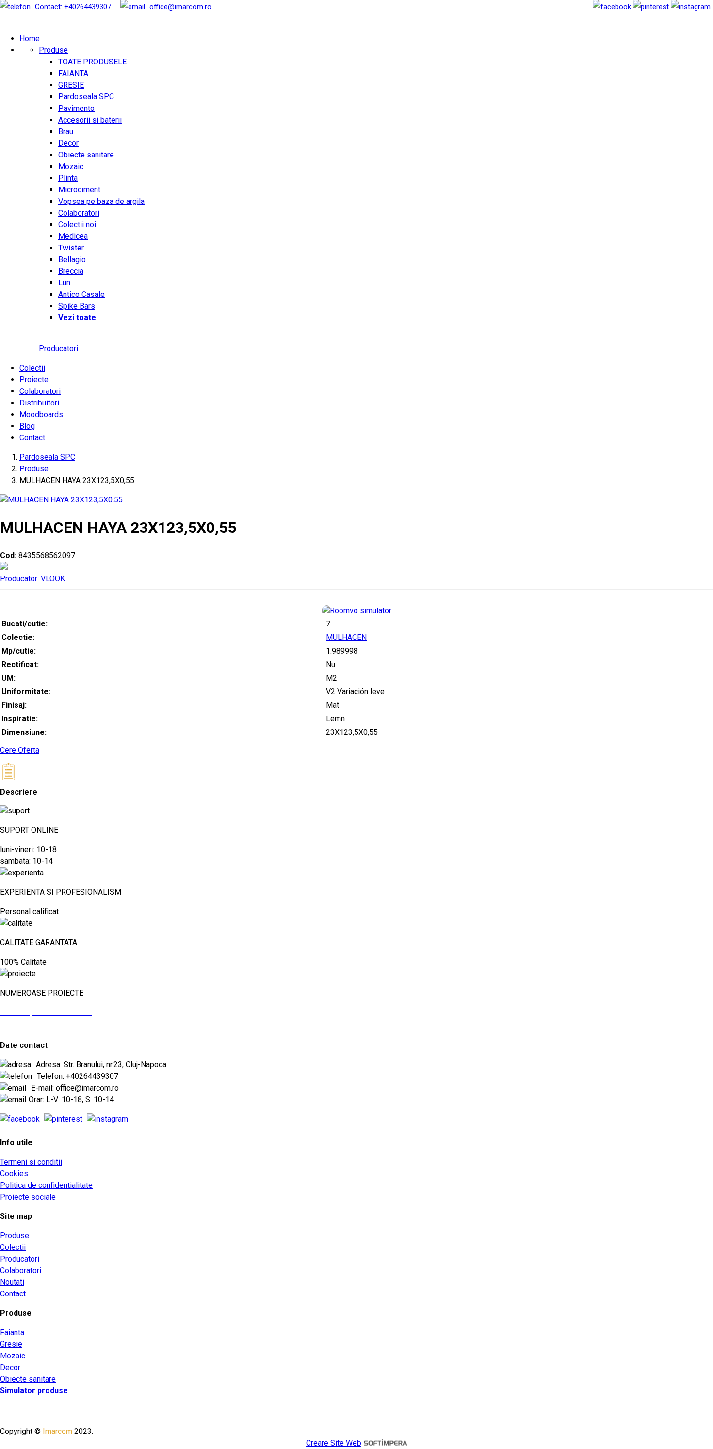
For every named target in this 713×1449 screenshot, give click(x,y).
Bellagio (72, 259)
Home (29, 38)
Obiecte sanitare (86, 154)
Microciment (79, 189)
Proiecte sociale (28, 1196)
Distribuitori (39, 402)
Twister (71, 247)
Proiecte (34, 379)
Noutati (12, 1282)
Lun (64, 282)
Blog (27, 426)
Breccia (70, 271)
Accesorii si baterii (90, 120)
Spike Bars (76, 306)
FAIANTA (73, 73)
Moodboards (41, 414)
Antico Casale (81, 294)
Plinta (68, 178)
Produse (53, 50)
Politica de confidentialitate (46, 1185)
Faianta (12, 1332)
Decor (68, 143)
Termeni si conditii (31, 1162)
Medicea (73, 236)
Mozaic (70, 166)
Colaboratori (78, 213)
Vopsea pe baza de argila (101, 201)
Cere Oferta (19, 750)
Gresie (11, 1344)
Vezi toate (77, 317)
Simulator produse (34, 1390)
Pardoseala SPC (86, 96)
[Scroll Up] (19, 810)
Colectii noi (77, 224)
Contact (32, 437)
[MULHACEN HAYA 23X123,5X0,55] (61, 499)
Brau (65, 131)
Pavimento (76, 108)
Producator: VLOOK (32, 578)
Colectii (32, 368)
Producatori (58, 348)
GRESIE (71, 85)
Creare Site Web (333, 1443)
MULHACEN (346, 637)
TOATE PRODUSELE (92, 61)
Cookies (14, 1173)
